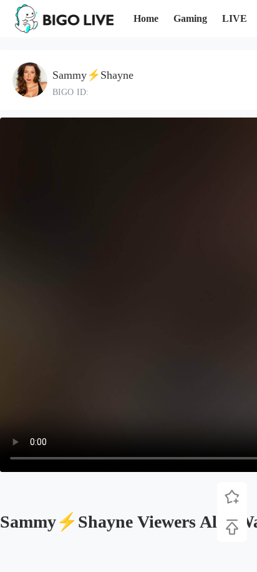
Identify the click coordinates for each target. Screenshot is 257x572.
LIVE (234, 18)
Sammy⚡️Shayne (92, 75)
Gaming (190, 18)
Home (145, 18)
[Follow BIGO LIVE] (232, 497)
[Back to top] (232, 527)
